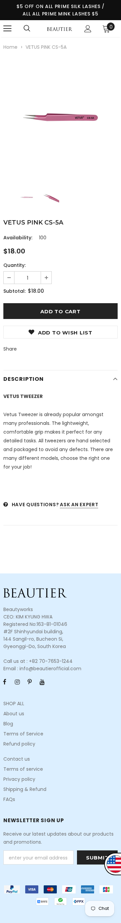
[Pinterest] (30, 682)
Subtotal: (14, 291)
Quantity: (14, 265)
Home (10, 47)
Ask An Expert (79, 504)
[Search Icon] (27, 28)
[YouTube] (42, 682)
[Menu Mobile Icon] (7, 29)
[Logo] (59, 28)
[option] (60, 117)
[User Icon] (87, 28)
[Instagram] (17, 682)
